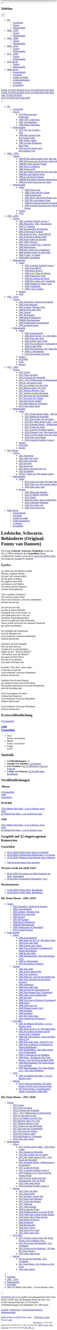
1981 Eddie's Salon (28, 140)
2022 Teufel (30, 497)
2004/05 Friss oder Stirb (30, 310)
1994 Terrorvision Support (31, 231)
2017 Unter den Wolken (30, 1201)
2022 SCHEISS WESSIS (36, 495)
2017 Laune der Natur (35, 427)
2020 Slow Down (27, 1227)
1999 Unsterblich (32, 286)
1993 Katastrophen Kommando (33, 229)
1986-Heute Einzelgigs (29, 125)
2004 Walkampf (26, 984)
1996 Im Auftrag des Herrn (37, 278)
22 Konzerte (35, 763)
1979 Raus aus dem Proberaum (28, 115)
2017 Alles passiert (27, 1207)
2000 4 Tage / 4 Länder (29, 255)
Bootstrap (37, 1322)
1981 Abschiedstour (28, 122)
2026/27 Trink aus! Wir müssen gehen (36, 474)
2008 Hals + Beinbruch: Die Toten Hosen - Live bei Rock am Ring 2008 (36, 1058)
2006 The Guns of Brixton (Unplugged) (37, 1000)
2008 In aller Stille (33, 346)
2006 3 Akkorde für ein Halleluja (34, 1055)
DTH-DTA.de (7, 1297)
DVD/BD (23, 359)
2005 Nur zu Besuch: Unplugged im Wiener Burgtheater (35, 949)
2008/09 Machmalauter (29, 320)
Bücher (22, 364)
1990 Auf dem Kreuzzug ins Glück (35, 182)
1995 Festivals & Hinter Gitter (33, 237)
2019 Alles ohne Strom (29, 406)
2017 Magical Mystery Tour (32, 390)
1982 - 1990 (12, 30)
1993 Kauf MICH (33, 268)
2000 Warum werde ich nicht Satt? (35, 252)
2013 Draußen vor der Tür (31, 1196)
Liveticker (17, 82)
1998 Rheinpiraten (27, 247)
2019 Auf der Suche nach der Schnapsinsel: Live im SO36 (32, 1179)
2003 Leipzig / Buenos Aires (32, 307)
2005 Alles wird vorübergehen (33, 995)
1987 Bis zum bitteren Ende (37, 200)
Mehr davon (12, 69)
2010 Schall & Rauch (29, 325)
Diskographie (19, 28)
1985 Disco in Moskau (29, 166)
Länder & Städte (20, 77)
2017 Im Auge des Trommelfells (33, 396)
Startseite (11, 1277)
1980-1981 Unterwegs (29, 119)
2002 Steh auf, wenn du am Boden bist (37, 977)
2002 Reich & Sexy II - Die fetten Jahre (37, 940)
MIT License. (43, 1325)
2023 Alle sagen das (28, 461)
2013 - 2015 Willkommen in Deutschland (38, 380)
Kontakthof (18, 85)
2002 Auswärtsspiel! (28, 304)
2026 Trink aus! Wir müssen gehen (41, 484)
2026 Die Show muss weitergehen (40, 500)
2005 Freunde (25, 997)
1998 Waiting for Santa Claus (38, 283)
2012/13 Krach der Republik (32, 377)
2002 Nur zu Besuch (28, 974)
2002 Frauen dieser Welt (30, 971)
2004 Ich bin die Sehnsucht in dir (34, 990)
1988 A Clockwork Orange (31, 177)
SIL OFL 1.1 (29, 1328)
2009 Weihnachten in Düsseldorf (34, 323)
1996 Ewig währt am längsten (32, 239)
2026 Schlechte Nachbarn (36, 502)
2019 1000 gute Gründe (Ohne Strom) (36, 1214)
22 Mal (18, 558)
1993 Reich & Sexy (34, 270)
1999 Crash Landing (34, 289)
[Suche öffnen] (28, 102)
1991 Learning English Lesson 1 (34, 221)
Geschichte (18, 22)
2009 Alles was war (28, 1005)
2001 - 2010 (12, 46)
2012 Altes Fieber (27, 1194)
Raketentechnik (8, 1312)
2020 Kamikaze (26, 1222)
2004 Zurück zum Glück (36, 341)
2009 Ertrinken (26, 1013)
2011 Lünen (24, 372)
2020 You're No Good (29, 1230)
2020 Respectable (27, 1225)
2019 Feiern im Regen (29, 1220)
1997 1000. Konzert (28, 242)
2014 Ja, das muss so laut (30, 382)
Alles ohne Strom (27, 1269)
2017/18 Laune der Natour (31, 398)
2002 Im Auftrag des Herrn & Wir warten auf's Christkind (34, 1032)
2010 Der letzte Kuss (28, 1016)
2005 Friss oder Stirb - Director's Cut (36, 1042)
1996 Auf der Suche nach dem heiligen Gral (30, 149)
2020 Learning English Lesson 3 (40, 440)
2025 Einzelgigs (26, 471)
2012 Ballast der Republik (37, 416)
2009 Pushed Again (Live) (31, 1008)
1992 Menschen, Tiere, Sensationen (35, 224)
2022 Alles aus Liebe (28, 458)
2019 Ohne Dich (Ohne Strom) (33, 1217)
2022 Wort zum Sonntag (36, 492)
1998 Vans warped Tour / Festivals (35, 244)
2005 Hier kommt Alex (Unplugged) (35, 992)
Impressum (15, 1310)
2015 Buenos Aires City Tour (32, 388)
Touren (16, 25)
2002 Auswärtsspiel (34, 333)
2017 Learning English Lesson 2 (40, 429)
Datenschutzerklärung (32, 1310)
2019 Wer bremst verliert (30, 401)
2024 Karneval (25, 466)
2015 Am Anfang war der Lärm (33, 385)
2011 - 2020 (12, 54)
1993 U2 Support (27, 226)
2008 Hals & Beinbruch (30, 317)
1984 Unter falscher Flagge (37, 192)
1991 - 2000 (12, 38)
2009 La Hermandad (34, 351)
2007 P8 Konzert (26, 315)
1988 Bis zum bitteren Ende (31, 174)
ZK (8, 20)
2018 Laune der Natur (29, 1209)
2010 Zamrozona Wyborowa (32, 1018)
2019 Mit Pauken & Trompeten (33, 403)
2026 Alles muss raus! (35, 487)
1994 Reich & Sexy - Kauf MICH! (35, 234)
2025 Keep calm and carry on (32, 468)
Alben (21, 187)
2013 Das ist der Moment (30, 1199)
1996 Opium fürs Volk (35, 276)
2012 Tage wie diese (28, 375)
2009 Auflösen (25, 1010)
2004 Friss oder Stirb (34, 338)
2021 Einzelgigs (26, 455)
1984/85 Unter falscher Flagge (33, 164)
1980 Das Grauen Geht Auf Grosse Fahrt (29, 136)
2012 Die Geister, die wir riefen (39, 419)
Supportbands (19, 72)
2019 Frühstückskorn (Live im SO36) (36, 1212)
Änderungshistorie (21, 80)
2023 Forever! (25, 463)
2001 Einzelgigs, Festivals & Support (36, 302)
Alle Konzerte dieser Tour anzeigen (23, 862)
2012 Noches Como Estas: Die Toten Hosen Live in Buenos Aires (36, 1239)
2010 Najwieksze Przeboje (37, 354)
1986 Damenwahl (27, 169)
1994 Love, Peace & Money (38, 273)
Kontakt (5, 1310)
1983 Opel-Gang (32, 190)
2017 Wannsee (25, 1204)
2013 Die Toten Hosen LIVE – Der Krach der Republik (35, 1158)
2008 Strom (24, 1003)
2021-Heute (12, 61)
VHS (21, 213)
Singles (22, 211)
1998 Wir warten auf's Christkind (34, 250)
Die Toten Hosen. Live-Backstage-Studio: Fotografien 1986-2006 (35, 1090)
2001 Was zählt (26, 969)
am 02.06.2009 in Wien (45, 556)
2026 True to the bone (35, 508)
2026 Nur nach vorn (34, 505)
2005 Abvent (25, 312)
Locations (17, 75)
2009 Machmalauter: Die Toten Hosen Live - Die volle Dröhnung (36, 1069)
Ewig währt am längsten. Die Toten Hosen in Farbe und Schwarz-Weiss (35, 1084)
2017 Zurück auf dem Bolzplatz (33, 393)
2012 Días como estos (29, 1233)
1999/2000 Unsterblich (29, 257)
